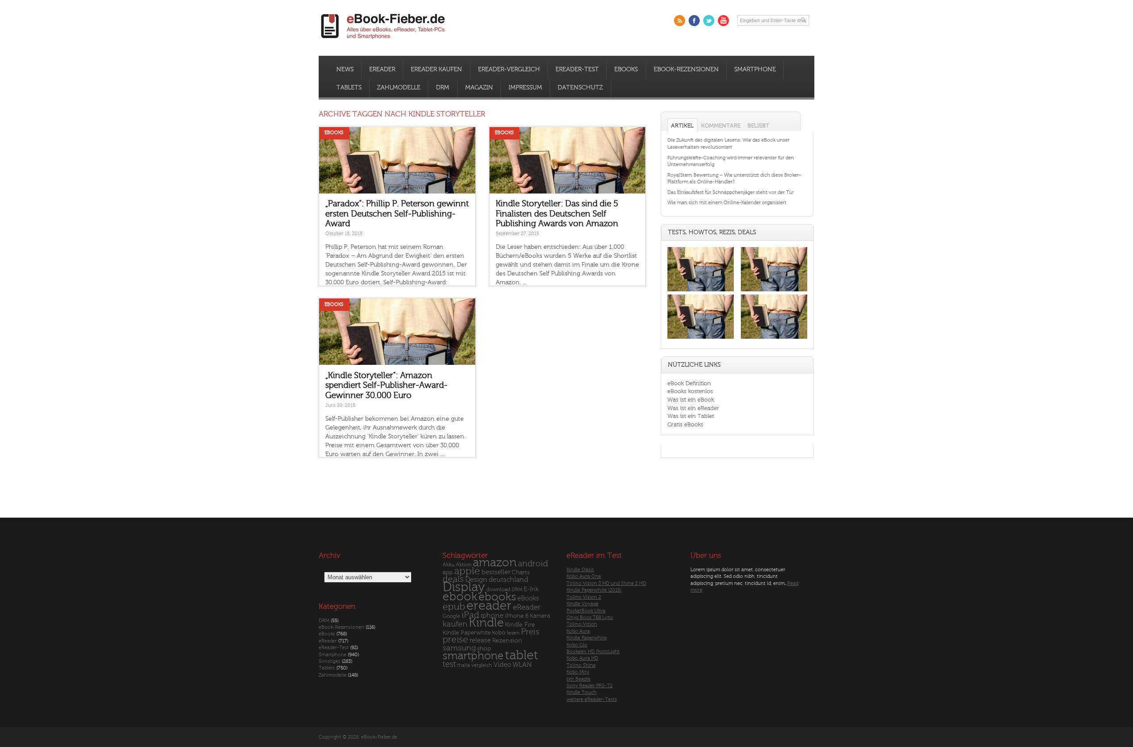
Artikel (682, 125)
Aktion (463, 565)
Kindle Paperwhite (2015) (593, 590)
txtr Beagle (578, 679)
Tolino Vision (581, 624)
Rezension (507, 640)
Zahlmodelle (398, 87)
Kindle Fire (520, 624)
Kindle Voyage (582, 604)
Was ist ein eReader (693, 408)
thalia (463, 665)
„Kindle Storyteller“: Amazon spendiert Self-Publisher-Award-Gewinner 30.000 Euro (386, 385)
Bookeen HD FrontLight (593, 651)
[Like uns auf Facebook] (694, 20)
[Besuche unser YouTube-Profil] (723, 20)
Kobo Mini (577, 672)
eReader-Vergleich (509, 69)
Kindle (486, 622)
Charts (521, 572)
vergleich (481, 665)
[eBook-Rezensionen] (700, 339)
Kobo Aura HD (582, 658)
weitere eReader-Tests (591, 699)
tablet (521, 655)
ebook (460, 597)
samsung (459, 648)
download (498, 589)
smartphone (473, 656)
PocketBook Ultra (585, 611)
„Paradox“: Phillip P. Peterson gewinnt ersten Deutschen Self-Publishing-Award (397, 213)
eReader (382, 69)
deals (453, 579)
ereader (489, 605)
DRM (442, 87)
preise (455, 640)
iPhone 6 (516, 616)
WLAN (522, 665)
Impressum (525, 87)
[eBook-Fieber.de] (383, 40)
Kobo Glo (576, 645)
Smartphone (755, 69)
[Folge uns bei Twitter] (709, 20)
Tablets (349, 87)
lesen (513, 633)
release (480, 640)
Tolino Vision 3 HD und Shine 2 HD (606, 583)
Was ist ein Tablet (690, 416)
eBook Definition (689, 383)
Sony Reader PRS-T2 (589, 686)
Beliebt (758, 125)
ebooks (497, 597)
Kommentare (720, 125)
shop (484, 648)
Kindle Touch (581, 692)
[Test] (700, 291)
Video (502, 665)
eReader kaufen (436, 69)
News (345, 69)
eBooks (626, 69)
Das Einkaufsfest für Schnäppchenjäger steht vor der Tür (730, 192)
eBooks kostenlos (690, 391)
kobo (498, 633)
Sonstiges (329, 661)
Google (451, 616)
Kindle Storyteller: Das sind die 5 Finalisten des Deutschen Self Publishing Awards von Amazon (557, 213)
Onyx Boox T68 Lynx (589, 617)
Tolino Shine (581, 665)
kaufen (455, 624)
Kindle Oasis (580, 570)
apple (467, 571)
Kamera (540, 615)
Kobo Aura (578, 631)
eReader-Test (577, 69)
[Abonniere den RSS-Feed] (680, 20)
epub (454, 606)
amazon (494, 562)
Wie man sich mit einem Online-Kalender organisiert (726, 202)
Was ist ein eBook (690, 399)
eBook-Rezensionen (686, 69)
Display (464, 587)
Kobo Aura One (583, 576)
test (449, 664)
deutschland (508, 580)
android (533, 564)
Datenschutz (580, 87)
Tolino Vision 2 (583, 597)
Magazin (479, 87)
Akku (449, 564)
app (448, 572)
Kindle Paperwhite (467, 632)
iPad (470, 615)
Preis (530, 632)
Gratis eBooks (685, 424)
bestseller (496, 572)
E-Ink (531, 589)
